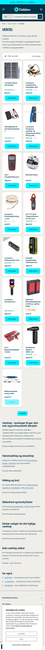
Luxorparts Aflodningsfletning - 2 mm (11, 216)
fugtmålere (6, 488)
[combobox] (28, 17)
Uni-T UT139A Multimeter (11, 176)
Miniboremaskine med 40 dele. (10, 392)
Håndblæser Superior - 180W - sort (30, 350)
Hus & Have (12, 24)
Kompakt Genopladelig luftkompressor (31, 260)
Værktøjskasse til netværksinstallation (11, 129)
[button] (3, 9)
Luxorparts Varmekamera (9, 301)
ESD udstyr (30, 507)
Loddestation (9, 582)
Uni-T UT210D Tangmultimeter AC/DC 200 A (32, 216)
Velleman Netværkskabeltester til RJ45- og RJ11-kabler (33, 303)
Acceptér (21, 634)
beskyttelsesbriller (16, 507)
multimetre (12, 463)
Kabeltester (9, 585)
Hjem (4, 24)
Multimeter (8, 578)
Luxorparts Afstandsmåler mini (11, 259)
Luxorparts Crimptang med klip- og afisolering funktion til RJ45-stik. (33, 131)
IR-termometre (28, 488)
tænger (4, 463)
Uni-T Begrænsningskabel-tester (11, 350)
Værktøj (21, 24)
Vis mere (22, 413)
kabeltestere (15, 488)
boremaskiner (32, 460)
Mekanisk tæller (32, 175)
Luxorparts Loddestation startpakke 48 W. (32, 85)
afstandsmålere (32, 485)
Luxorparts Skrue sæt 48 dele (10, 84)
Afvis (21, 639)
